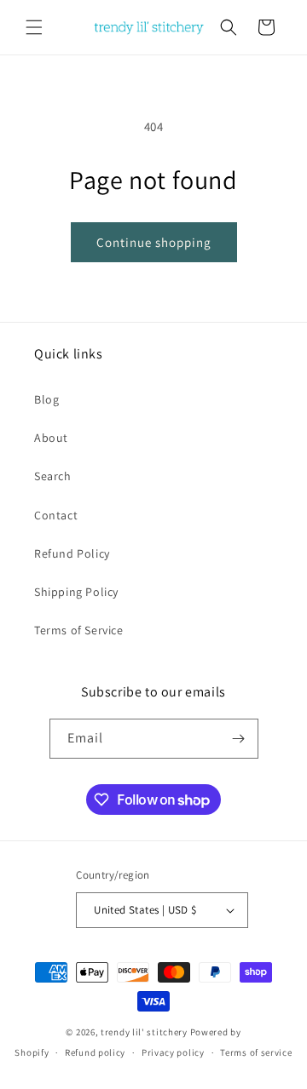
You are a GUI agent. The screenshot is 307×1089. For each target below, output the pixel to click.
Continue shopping (153, 242)
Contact (56, 515)
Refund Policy (72, 553)
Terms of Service (79, 630)
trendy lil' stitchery (144, 1032)
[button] (34, 27)
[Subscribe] (239, 739)
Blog (46, 399)
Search (53, 476)
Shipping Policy (76, 591)
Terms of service (256, 1052)
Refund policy (95, 1052)
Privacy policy (173, 1052)
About (51, 437)
